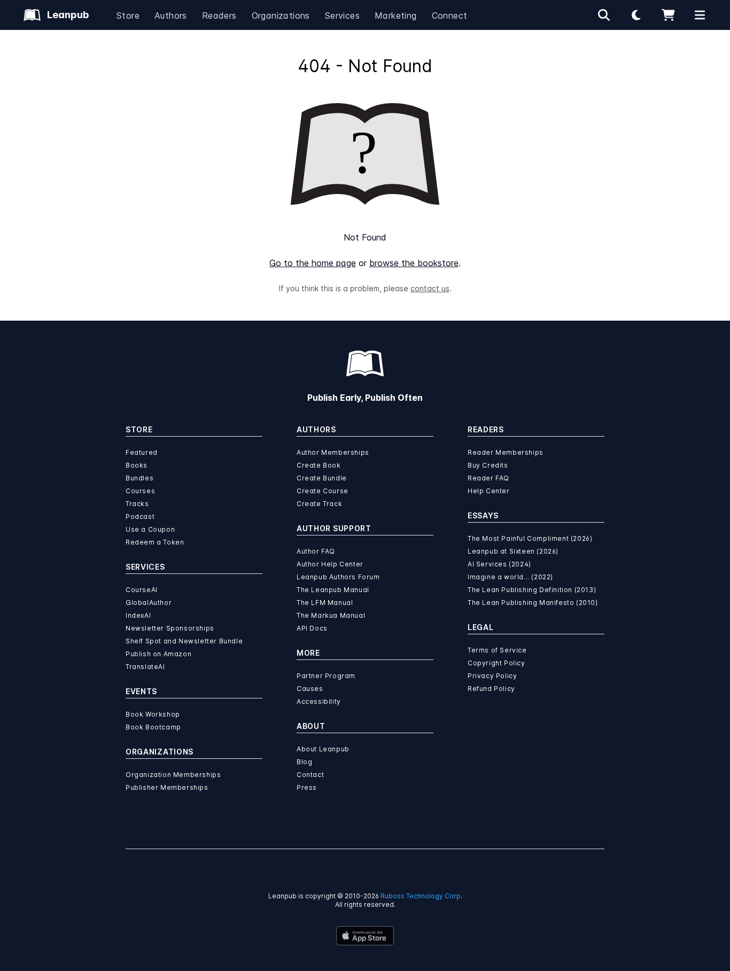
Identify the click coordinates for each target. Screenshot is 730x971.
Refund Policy (491, 689)
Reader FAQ (488, 478)
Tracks (137, 504)
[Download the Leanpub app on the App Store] (365, 935)
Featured (142, 452)
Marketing (396, 15)
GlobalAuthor (149, 603)
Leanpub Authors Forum (338, 577)
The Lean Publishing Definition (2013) (532, 590)
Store (128, 15)
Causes (310, 689)
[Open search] (604, 15)
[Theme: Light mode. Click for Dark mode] (636, 15)
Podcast (140, 516)
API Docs (312, 628)
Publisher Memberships (167, 787)
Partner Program (326, 676)
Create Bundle (322, 478)
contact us (429, 288)
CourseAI (142, 590)
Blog (304, 762)
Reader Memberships (505, 452)
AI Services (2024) (499, 564)
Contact (310, 775)
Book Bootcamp (153, 727)
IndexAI (138, 615)
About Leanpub (323, 749)
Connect (450, 15)
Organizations (281, 15)
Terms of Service (497, 650)
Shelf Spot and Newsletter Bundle (184, 641)
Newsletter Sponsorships (170, 628)
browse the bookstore (414, 263)
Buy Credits (488, 465)
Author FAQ (316, 551)
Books (136, 465)
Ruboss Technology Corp (420, 896)
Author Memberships (333, 452)
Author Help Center (330, 564)
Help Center (489, 491)
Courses (140, 491)
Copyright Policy (496, 663)
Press (307, 787)
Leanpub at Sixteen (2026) (513, 551)
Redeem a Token (155, 542)
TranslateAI (145, 667)
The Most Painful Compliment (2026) (530, 538)
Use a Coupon (150, 529)
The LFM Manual (325, 603)
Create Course (322, 491)
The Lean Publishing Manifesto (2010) (533, 603)
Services (342, 15)
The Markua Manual (331, 615)
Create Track (319, 504)
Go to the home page (312, 263)
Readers (219, 15)
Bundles (139, 478)
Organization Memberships (173, 775)
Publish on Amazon (158, 654)
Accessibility (319, 701)
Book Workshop (153, 714)
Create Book (319, 465)
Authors (170, 15)
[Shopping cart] (668, 15)
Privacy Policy (492, 676)
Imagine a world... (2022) (510, 577)
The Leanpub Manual (333, 590)
